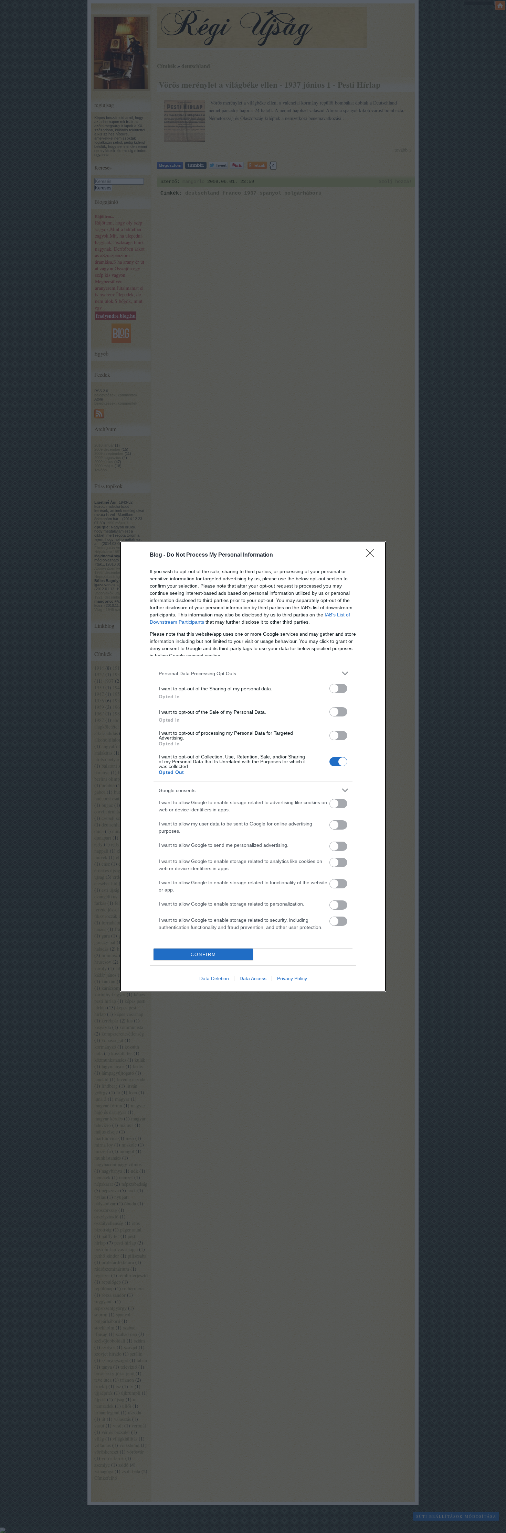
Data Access (253, 978)
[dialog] (253, 766)
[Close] (372, 555)
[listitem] (253, 673)
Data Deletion (214, 978)
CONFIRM (203, 954)
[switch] (338, 688)
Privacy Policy (292, 978)
